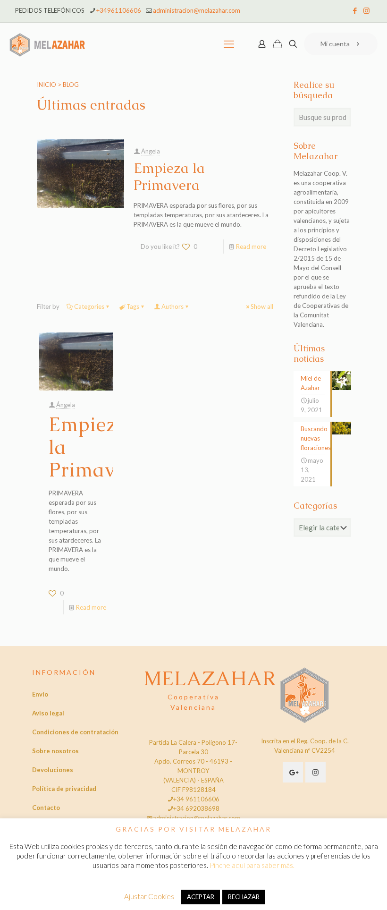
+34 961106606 (196, 799)
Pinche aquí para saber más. (252, 865)
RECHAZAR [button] (244, 897)
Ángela (150, 151)
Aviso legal (48, 713)
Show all (262, 306)
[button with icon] (293, 772)
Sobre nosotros (55, 751)
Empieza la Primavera (169, 176)
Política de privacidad (64, 788)
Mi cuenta (335, 44)
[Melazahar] (47, 44)
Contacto (46, 807)
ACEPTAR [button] (200, 897)
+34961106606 (118, 10)
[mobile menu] (229, 44)
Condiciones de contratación (75, 732)
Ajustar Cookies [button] (149, 896)
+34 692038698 (196, 808)
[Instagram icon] (366, 10)
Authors (172, 306)
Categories (89, 306)
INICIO (46, 84)
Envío (40, 694)
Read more (251, 246)
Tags (132, 306)
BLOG (71, 84)
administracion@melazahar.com (196, 10)
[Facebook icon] (354, 10)
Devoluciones (52, 770)
